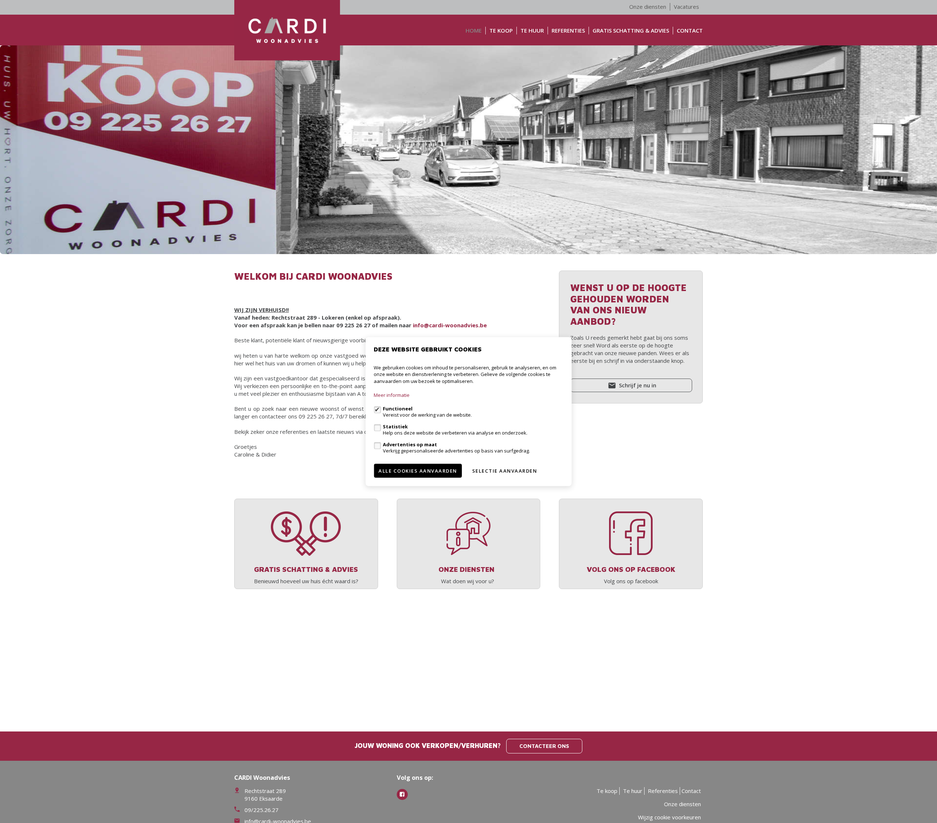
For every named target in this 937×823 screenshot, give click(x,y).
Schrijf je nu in (636, 385)
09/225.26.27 (261, 809)
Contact (690, 30)
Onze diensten (647, 6)
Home (474, 30)
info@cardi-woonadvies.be (450, 325)
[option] (468, 149)
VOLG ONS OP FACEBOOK (631, 569)
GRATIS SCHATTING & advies (306, 569)
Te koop (501, 30)
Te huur (532, 30)
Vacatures (686, 6)
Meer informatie (392, 395)
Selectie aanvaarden (504, 471)
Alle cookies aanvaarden (417, 471)
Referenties (568, 30)
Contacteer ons (544, 746)
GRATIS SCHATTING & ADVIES (631, 30)
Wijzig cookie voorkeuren (669, 817)
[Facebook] (402, 794)
